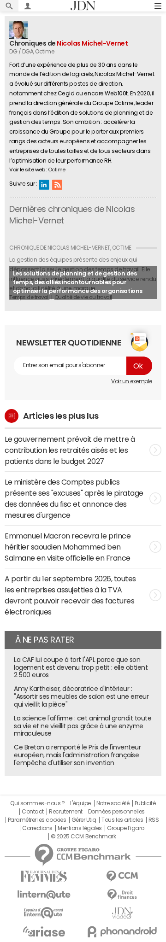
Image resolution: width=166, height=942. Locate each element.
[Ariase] (44, 931)
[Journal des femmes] (44, 876)
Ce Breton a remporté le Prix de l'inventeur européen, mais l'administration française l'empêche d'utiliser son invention (77, 755)
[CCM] (122, 876)
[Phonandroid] (122, 931)
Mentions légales (79, 828)
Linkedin (43, 184)
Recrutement (66, 811)
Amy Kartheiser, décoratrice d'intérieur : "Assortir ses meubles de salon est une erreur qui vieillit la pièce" (81, 696)
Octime (56, 169)
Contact (33, 811)
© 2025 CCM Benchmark (83, 836)
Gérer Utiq (83, 820)
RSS (57, 184)
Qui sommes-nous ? (37, 803)
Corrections (37, 828)
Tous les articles (122, 820)
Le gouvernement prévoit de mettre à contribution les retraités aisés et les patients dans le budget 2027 (70, 450)
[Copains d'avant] (44, 913)
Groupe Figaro (125, 828)
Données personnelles (116, 811)
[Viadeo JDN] (122, 913)
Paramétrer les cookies (37, 820)
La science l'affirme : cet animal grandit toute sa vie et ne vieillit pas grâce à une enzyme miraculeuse (82, 726)
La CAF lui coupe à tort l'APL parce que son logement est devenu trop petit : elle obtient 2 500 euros (81, 667)
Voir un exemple (131, 381)
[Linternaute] (44, 894)
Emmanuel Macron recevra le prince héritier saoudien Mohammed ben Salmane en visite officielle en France (67, 547)
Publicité (145, 803)
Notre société (113, 803)
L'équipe (80, 803)
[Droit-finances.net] (122, 895)
